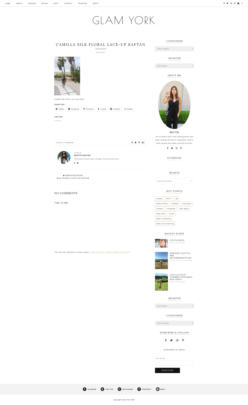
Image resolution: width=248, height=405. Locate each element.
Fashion (32, 3)
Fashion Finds (162, 203)
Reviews (159, 209)
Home (7, 3)
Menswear (187, 203)
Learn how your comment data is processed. (110, 252)
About (19, 3)
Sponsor (82, 3)
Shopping (171, 209)
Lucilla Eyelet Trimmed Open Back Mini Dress (181, 276)
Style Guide (184, 209)
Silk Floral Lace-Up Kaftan (73, 178)
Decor (45, 3)
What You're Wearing (165, 224)
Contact (68, 3)
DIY (177, 198)
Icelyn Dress (177, 240)
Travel (172, 214)
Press (95, 3)
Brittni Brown (82, 155)
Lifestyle (175, 203)
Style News (160, 214)
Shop (55, 3)
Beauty (159, 198)
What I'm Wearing (163, 219)
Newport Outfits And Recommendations (180, 255)
